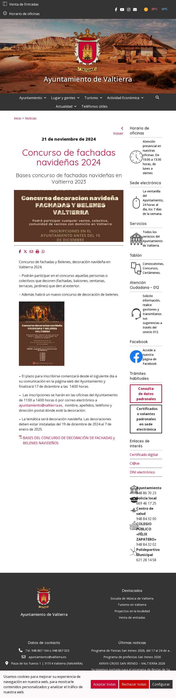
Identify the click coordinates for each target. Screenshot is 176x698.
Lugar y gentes (63, 97)
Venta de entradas (132, 617)
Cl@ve (135, 463)
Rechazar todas (134, 684)
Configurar (161, 684)
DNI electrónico (142, 472)
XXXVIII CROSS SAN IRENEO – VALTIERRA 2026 (132, 663)
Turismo (91, 97)
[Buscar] (159, 97)
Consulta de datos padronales (146, 393)
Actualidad (64, 106)
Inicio (17, 118)
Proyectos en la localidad (132, 611)
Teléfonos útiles (94, 106)
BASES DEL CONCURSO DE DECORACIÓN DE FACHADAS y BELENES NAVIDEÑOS (69, 440)
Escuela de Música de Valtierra (132, 598)
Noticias (30, 118)
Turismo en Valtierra (132, 605)
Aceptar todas (104, 684)
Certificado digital (144, 454)
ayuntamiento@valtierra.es (40, 405)
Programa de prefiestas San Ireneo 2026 (132, 657)
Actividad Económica (123, 97)
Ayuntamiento (30, 97)
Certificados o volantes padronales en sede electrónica (147, 419)
